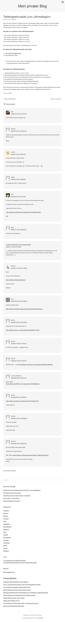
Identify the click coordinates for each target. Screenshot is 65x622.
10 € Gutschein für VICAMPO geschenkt (14, 560)
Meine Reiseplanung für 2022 (11, 501)
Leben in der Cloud (56, 99)
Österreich (6, 529)
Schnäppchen (7, 537)
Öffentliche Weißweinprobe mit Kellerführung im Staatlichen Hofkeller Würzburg (25, 592)
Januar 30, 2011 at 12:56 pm (19, 418)
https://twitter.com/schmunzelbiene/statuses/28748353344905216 (24, 309)
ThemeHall (40, 618)
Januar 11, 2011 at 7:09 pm (13, 247)
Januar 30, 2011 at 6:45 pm (18, 443)
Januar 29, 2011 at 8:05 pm (18, 397)
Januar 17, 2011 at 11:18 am (19, 268)
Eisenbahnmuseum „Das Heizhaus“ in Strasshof (16, 495)
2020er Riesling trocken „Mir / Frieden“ (14, 598)
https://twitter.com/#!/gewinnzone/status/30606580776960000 (35, 364)
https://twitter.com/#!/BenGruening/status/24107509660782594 (23, 212)
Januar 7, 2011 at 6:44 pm (18, 154)
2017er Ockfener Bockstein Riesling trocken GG (16, 587)
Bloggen (5, 516)
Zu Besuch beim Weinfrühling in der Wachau (15, 582)
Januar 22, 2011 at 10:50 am (19, 322)
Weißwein (6, 551)
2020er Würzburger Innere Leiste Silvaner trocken (17, 590)
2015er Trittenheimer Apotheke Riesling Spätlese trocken (19, 595)
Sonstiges (6, 540)
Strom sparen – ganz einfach (11, 498)
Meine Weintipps (10, 578)
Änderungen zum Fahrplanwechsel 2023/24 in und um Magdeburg (21, 490)
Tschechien (6, 543)
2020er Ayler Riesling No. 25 (11, 601)
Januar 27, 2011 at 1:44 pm (18, 343)
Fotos (4, 521)
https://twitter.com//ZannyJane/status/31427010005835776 (22, 401)
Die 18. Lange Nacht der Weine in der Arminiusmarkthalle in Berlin (22, 584)
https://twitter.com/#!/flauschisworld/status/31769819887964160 (30, 455)
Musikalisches (7, 527)
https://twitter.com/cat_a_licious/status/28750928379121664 (22, 330)
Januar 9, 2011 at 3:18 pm (18, 196)
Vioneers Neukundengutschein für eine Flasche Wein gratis (20, 562)
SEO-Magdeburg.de (9, 572)
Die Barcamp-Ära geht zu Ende (12, 493)
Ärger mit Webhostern (9, 99)
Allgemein (6, 510)
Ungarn (5, 548)
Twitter (10, 93)
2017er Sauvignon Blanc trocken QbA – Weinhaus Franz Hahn (20, 603)
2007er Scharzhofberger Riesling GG (13, 606)
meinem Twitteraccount (14, 53)
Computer (6, 519)
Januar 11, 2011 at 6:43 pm (18, 229)
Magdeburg (6, 524)
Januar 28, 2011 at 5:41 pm (18, 378)
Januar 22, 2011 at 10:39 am (19, 301)
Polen (5, 532)
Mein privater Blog (32, 5)
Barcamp (5, 513)
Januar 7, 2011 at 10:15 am (18, 114)
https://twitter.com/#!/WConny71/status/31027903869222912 (23, 384)
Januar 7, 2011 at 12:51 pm (18, 131)
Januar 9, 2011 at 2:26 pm (18, 179)
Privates (5, 535)
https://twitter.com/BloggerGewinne (15, 280)
